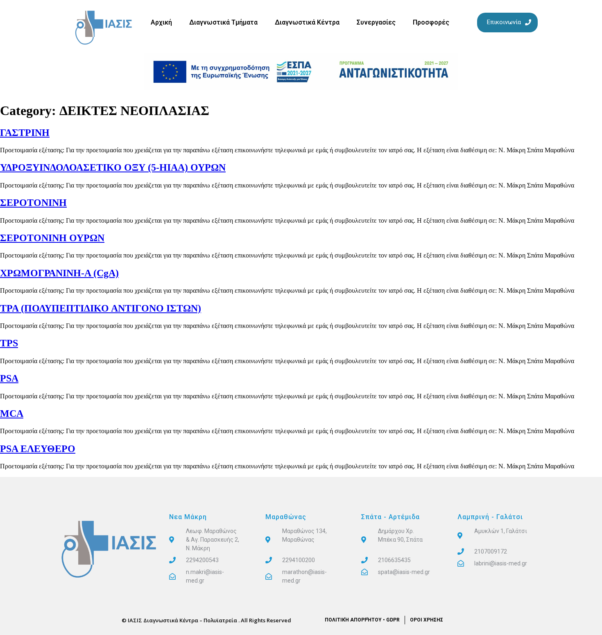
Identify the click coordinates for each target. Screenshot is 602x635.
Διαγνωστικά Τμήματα (223, 22)
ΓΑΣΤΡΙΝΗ (25, 132)
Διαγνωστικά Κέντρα (307, 22)
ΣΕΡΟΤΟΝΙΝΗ (33, 202)
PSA (9, 378)
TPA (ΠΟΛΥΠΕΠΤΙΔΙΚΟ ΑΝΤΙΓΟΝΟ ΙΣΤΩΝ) (100, 308)
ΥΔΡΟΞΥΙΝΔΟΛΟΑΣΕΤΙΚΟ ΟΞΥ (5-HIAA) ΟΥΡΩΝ (113, 167)
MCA (11, 413)
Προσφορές (431, 22)
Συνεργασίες (376, 22)
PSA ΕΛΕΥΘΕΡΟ (37, 448)
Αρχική (161, 22)
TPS (9, 343)
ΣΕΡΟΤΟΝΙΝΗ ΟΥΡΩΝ (52, 238)
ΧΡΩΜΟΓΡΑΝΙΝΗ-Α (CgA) (59, 273)
